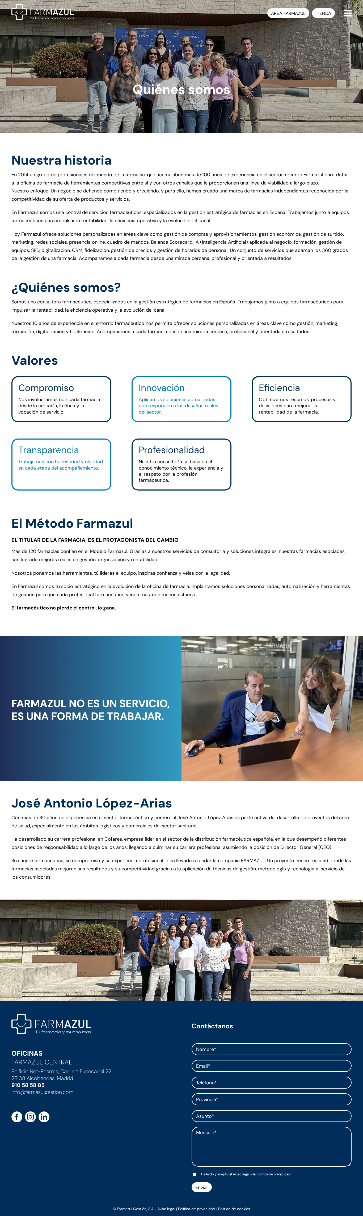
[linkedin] (44, 1116)
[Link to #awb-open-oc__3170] (348, 13)
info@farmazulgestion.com (42, 1092)
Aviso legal (241, 1174)
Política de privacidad (273, 1174)
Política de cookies (234, 1208)
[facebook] (16, 1116)
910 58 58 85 (27, 1085)
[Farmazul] (42, 6)
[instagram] (30, 1116)
